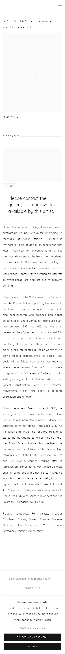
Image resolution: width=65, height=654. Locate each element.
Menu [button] (59, 7)
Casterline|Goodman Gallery (26, 7)
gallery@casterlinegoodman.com (29, 579)
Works (8, 27)
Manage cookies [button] (32, 628)
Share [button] (10, 186)
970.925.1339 (32, 588)
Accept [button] (32, 647)
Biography (26, 27)
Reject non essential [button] (32, 637)
